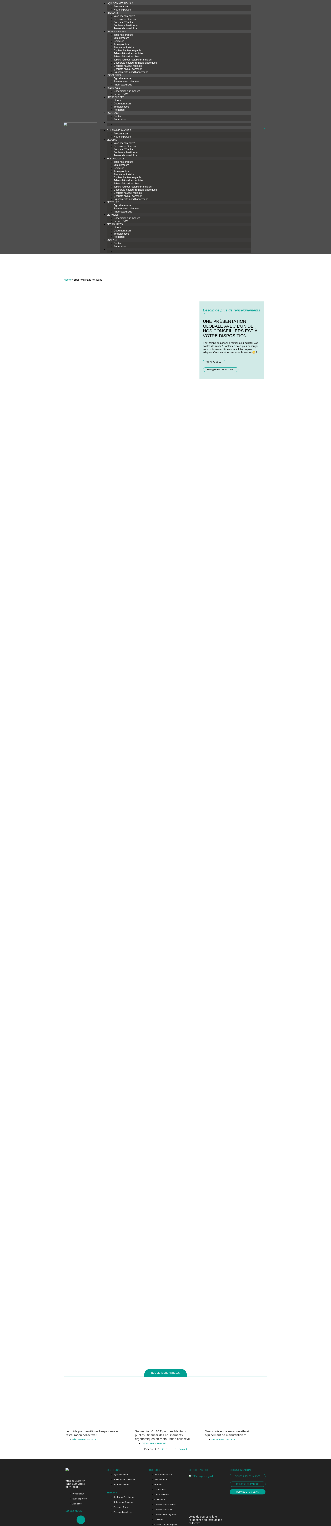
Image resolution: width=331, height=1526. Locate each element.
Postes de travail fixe (125, 28)
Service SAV (121, 94)
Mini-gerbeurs (121, 37)
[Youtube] (70, 1519)
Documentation (122, 103)
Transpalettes (121, 44)
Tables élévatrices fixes (127, 56)
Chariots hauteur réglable (128, 65)
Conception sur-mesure (127, 90)
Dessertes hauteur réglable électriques (135, 62)
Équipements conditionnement (131, 71)
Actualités (119, 109)
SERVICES (114, 88)
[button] (175, 127)
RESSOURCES (116, 97)
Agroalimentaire (122, 78)
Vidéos (117, 100)
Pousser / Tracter (123, 22)
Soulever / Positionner (126, 25)
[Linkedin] (81, 1519)
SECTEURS (114, 75)
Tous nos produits (123, 34)
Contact (118, 116)
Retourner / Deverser (125, 19)
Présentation (121, 6)
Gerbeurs (119, 40)
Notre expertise (122, 9)
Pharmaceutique (123, 84)
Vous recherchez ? (124, 15)
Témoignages (121, 106)
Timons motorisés (124, 47)
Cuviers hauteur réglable (127, 50)
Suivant (182, 1449)
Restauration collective (126, 81)
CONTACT (113, 113)
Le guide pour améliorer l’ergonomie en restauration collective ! (205, 1520)
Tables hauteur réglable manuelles (133, 59)
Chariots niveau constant (128, 68)
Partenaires (120, 119)
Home (67, 279)
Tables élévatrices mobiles (128, 53)
